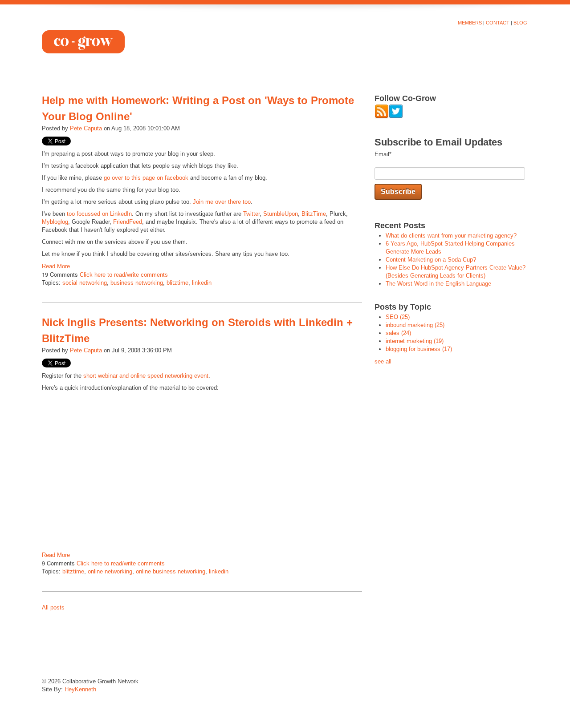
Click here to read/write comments (124, 274)
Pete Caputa (86, 128)
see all (383, 361)
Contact (497, 22)
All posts (53, 607)
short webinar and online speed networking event (145, 375)
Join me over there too (222, 201)
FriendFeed (127, 221)
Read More (56, 266)
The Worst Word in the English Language (438, 283)
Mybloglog (55, 221)
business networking (136, 282)
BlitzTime (313, 213)
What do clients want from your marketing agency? (451, 235)
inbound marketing (415, 325)
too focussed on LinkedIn (99, 213)
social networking (84, 282)
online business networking (170, 571)
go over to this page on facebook (146, 177)
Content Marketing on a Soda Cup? (431, 259)
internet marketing (415, 341)
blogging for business (419, 349)
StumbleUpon (280, 213)
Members (470, 22)
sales (398, 333)
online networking (110, 571)
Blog (520, 22)
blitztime (177, 282)
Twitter (251, 213)
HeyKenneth (80, 689)
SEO (398, 317)
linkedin (202, 282)
